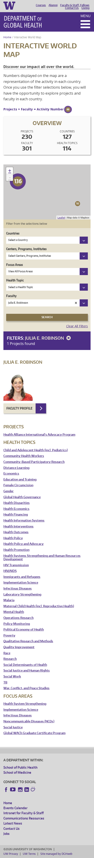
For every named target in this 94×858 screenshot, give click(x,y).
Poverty (9, 635)
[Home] (22, 21)
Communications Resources (23, 818)
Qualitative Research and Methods (28, 641)
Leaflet (61, 217)
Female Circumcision (18, 485)
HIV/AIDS (10, 571)
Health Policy (13, 538)
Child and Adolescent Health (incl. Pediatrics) (35, 450)
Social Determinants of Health (25, 665)
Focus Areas (14, 265)
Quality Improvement (18, 647)
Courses (41, 5)
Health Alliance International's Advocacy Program (39, 434)
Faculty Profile (19, 408)
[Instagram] (20, 789)
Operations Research (18, 618)
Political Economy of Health (23, 629)
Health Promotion (16, 550)
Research (10, 659)
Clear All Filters (77, 326)
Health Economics (16, 509)
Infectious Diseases (17, 588)
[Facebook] (6, 789)
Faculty (11, 296)
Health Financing (15, 514)
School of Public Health (20, 767)
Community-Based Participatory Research (34, 462)
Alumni (53, 5)
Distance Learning (16, 468)
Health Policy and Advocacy (23, 544)
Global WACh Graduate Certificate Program (34, 733)
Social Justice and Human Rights (26, 670)
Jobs (6, 834)
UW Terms (29, 853)
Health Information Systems (23, 520)
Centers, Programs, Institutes (26, 249)
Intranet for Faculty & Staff (23, 813)
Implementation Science (20, 582)
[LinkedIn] (26, 789)
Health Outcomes (16, 532)
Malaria (8, 600)
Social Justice (13, 727)
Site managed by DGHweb (56, 853)
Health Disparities (16, 503)
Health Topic (15, 280)
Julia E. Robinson (45, 338)
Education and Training (20, 479)
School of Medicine (17, 772)
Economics (11, 473)
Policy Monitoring (16, 624)
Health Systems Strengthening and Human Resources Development (42, 557)
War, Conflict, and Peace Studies (26, 688)
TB (5, 682)
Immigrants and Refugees (21, 577)
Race (6, 653)
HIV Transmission (16, 565)
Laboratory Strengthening (22, 594)
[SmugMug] (33, 789)
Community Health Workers (23, 456)
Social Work (12, 676)
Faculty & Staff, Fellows (74, 5)
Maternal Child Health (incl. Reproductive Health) (38, 606)
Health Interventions (18, 526)
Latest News (12, 823)
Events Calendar (15, 808)
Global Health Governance (22, 497)
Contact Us (72, 8)
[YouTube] (13, 789)
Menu (86, 16)
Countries (12, 233)
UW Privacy (10, 853)
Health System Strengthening (24, 703)
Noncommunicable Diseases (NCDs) (28, 721)
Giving (85, 8)
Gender (8, 491)
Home (7, 37)
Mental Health (13, 612)
